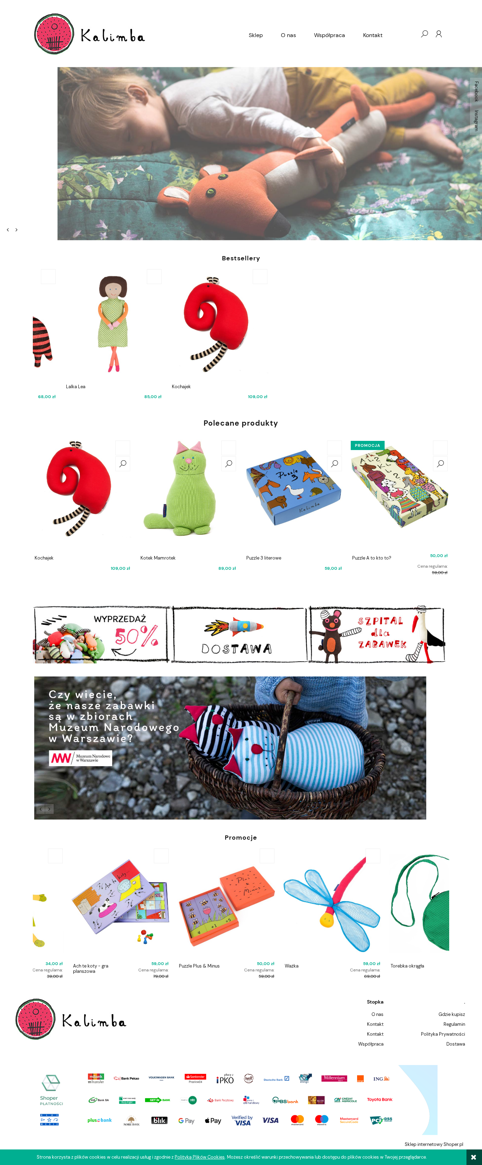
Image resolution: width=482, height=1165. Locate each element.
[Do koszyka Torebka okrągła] (440, 856)
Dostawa (455, 1044)
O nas (378, 1014)
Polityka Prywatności (443, 1034)
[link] (241, 154)
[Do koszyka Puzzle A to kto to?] (440, 448)
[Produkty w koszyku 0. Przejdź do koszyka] (410, 33)
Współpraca (371, 1044)
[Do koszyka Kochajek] (229, 277)
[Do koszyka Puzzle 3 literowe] (334, 448)
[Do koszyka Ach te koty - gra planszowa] (123, 856)
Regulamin (454, 1024)
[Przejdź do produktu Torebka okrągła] (399, 903)
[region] (241, 154)
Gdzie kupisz (452, 1014)
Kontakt (375, 1024)
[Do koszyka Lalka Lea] (123, 277)
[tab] (25, 228)
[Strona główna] (136, 33)
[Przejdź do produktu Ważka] (294, 903)
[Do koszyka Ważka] (334, 856)
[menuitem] (255, 35)
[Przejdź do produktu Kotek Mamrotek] (188, 495)
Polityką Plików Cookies (200, 1157)
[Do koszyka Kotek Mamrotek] (229, 448)
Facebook (477, 91)
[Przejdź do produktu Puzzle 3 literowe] (294, 495)
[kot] (241, 748)
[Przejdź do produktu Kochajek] (82, 495)
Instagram (477, 120)
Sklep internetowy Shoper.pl (434, 1144)
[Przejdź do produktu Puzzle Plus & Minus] (188, 903)
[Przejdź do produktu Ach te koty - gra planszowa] (82, 903)
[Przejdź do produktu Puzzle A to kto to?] (399, 495)
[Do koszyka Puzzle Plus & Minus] (229, 856)
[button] (8, 230)
